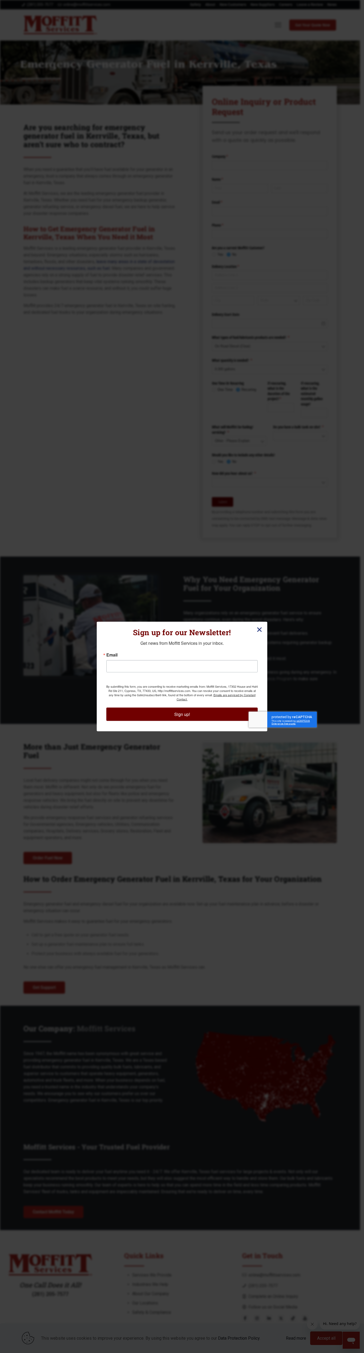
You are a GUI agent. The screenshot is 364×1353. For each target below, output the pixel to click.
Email (112, 655)
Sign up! (182, 714)
